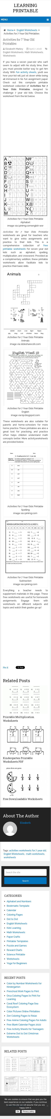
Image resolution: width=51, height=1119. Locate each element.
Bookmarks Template (18, 905)
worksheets (10, 857)
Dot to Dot (12, 919)
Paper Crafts (13, 936)
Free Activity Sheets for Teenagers (25, 1029)
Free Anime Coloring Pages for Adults (26, 1020)
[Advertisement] (25, 126)
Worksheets (9, 55)
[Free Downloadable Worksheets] (25, 781)
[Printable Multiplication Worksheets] (25, 699)
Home (10, 30)
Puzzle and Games (17, 945)
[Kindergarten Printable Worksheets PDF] (25, 740)
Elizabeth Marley (14, 48)
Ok (18, 1111)
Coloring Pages (15, 914)
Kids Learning (14, 928)
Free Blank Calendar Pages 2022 (24, 1024)
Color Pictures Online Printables (23, 1011)
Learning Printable (25, 8)
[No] (47, 1105)
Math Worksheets (34, 52)
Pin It (5, 667)
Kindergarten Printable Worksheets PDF (18, 759)
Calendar (11, 910)
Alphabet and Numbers (19, 901)
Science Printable (16, 954)
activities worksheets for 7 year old (27, 850)
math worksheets (35, 854)
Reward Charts (14, 950)
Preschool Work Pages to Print (23, 991)
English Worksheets (27, 30)
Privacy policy (28, 1111)
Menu (4, 19)
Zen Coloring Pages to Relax (22, 1015)
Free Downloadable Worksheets (23, 799)
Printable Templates (17, 941)
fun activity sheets (26, 72)
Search (25, 881)
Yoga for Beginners (17, 963)
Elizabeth (25, 822)
